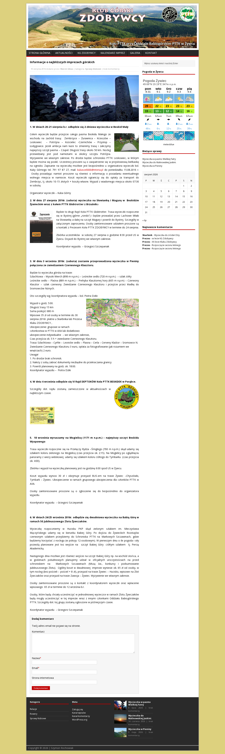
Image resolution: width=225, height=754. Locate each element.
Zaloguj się (77, 709)
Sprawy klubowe (93, 69)
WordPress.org (79, 719)
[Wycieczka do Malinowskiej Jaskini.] (120, 721)
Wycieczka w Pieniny (152, 165)
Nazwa (36, 658)
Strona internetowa (43, 677)
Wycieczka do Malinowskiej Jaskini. (159, 162)
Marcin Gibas (66, 69)
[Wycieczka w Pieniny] (120, 735)
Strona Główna (39, 52)
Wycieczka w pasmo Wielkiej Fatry (159, 159)
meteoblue (168, 144)
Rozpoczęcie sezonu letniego (166, 245)
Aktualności (63, 52)
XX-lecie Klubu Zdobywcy (164, 241)
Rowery (33, 713)
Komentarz (38, 631)
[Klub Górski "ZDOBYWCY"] (112, 46)
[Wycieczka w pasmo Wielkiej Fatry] (120, 708)
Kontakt (151, 52)
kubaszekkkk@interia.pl (90, 169)
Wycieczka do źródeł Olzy (167, 235)
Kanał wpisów (79, 712)
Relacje (33, 709)
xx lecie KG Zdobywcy (162, 238)
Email (35, 668)
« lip (144, 220)
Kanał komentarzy (81, 716)
